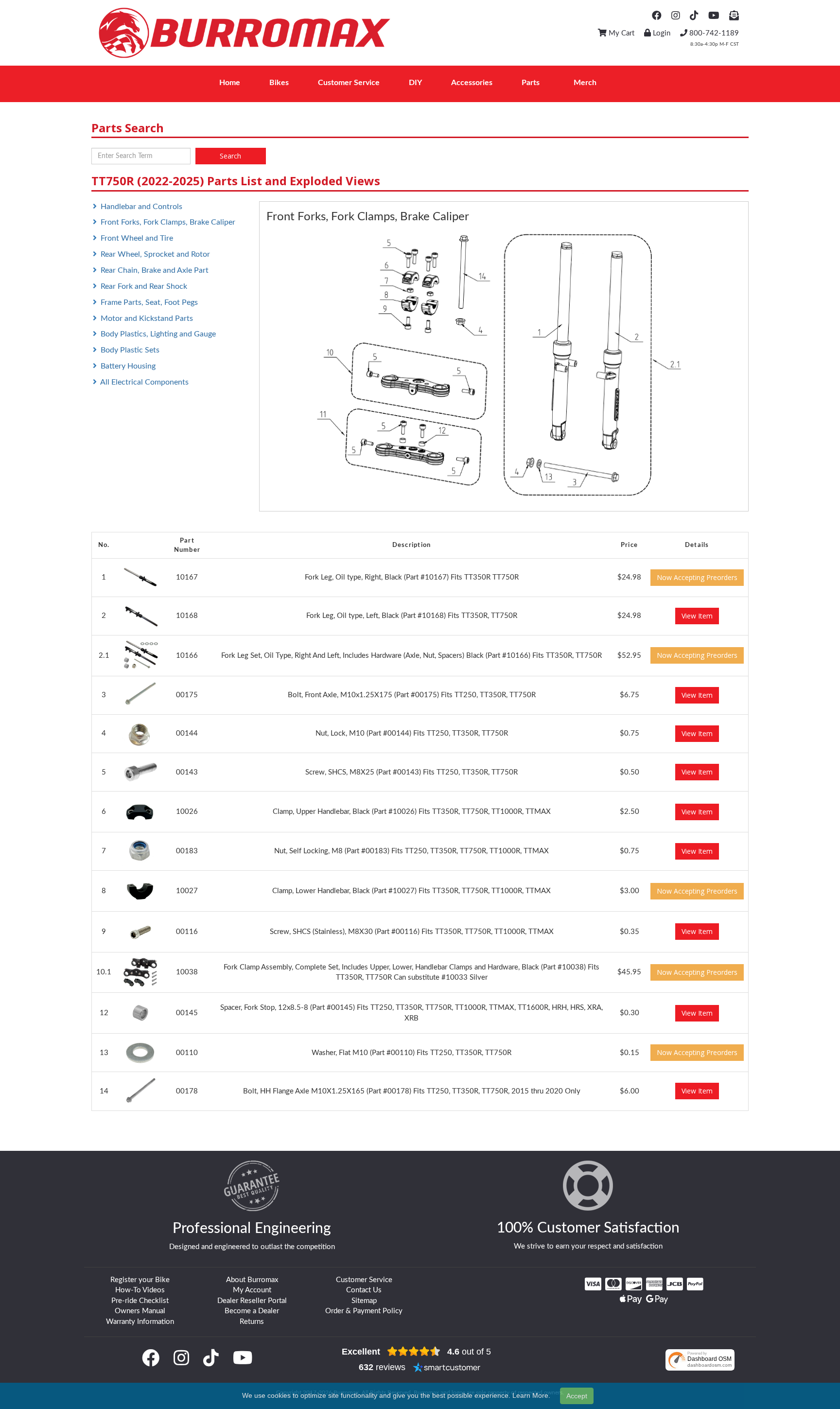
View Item (697, 615)
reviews (382, 1367)
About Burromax (252, 1280)
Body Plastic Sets (130, 350)
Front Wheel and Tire (137, 238)
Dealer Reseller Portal (252, 1300)
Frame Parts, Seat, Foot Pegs (149, 302)
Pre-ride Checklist (140, 1300)
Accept (576, 1396)
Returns (252, 1321)
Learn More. (531, 1395)
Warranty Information (140, 1321)
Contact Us (364, 1290)
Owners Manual (140, 1311)
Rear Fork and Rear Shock (144, 286)
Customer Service (364, 1280)
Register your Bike (140, 1280)
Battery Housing (128, 366)
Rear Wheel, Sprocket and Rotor (155, 254)
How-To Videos (140, 1290)
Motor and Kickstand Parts (147, 318)
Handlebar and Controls (141, 207)
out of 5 (469, 1351)
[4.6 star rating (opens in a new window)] (413, 1351)
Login (660, 33)
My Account (252, 1290)
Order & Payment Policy (363, 1311)
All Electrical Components (144, 382)
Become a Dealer (252, 1311)
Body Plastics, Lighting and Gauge (158, 334)
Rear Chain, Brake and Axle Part (155, 270)
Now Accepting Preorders (697, 577)
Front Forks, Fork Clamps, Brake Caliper (168, 222)
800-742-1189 (713, 33)
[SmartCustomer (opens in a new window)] (447, 1367)
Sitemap (364, 1300)
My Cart (620, 33)
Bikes (279, 83)
